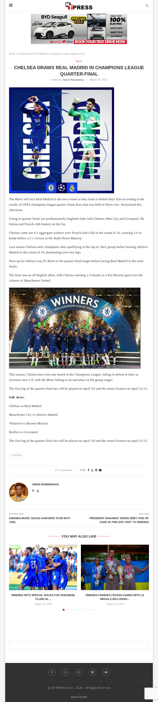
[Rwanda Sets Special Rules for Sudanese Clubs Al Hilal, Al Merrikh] (43, 567)
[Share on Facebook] (88, 470)
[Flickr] (92, 672)
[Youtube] (106, 672)
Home (12, 53)
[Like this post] (84, 470)
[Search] (147, 5)
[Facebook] (52, 672)
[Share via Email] (100, 470)
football (17, 455)
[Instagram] (79, 672)
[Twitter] (65, 672)
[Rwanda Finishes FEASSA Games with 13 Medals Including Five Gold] (115, 567)
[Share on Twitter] (92, 470)
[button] (14, 577)
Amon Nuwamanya (73, 79)
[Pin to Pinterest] (96, 470)
